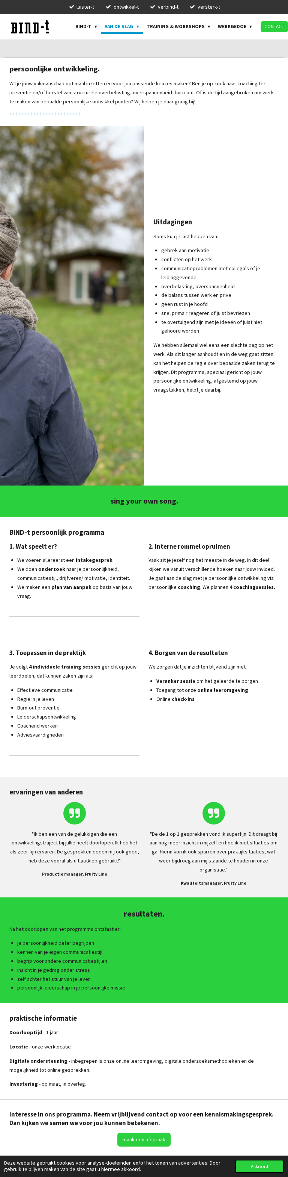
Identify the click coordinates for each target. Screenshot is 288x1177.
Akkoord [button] (259, 1166)
